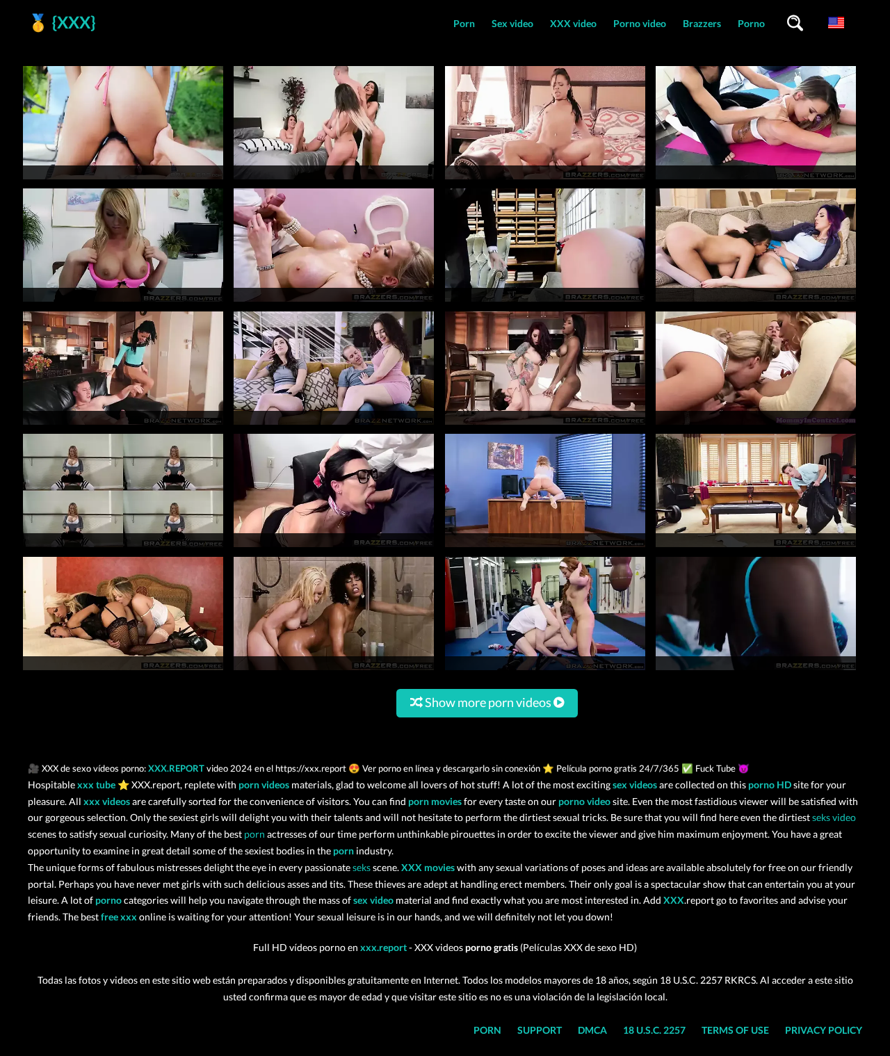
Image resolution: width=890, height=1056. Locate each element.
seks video (834, 817)
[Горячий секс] (123, 669)
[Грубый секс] (545, 669)
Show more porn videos (488, 702)
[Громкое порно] (334, 669)
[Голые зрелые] (334, 546)
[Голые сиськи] (545, 546)
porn (254, 834)
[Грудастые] (756, 669)
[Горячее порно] (756, 546)
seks (362, 867)
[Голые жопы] (123, 546)
